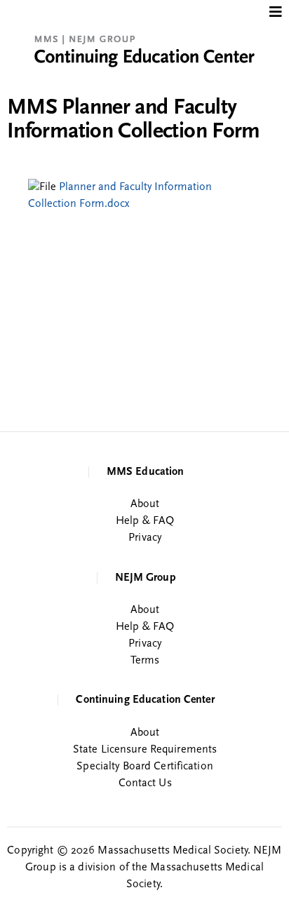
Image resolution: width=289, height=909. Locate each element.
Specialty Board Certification (144, 766)
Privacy (144, 538)
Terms (145, 660)
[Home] (144, 46)
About (145, 504)
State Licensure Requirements (145, 749)
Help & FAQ (145, 521)
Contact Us (145, 783)
